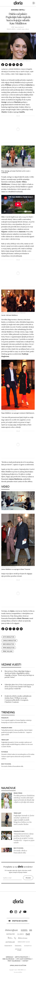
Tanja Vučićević (19, 27)
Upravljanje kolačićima (18, 965)
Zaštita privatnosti (21, 957)
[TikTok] (20, 911)
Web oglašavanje (8, 959)
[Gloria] (18, 3)
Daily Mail (12, 425)
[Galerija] (18, 48)
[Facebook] (11, 911)
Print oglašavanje (14, 961)
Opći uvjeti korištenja (24, 959)
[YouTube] (24, 912)
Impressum (9, 957)
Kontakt (25, 961)
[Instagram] (15, 911)
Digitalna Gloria (19, 921)
